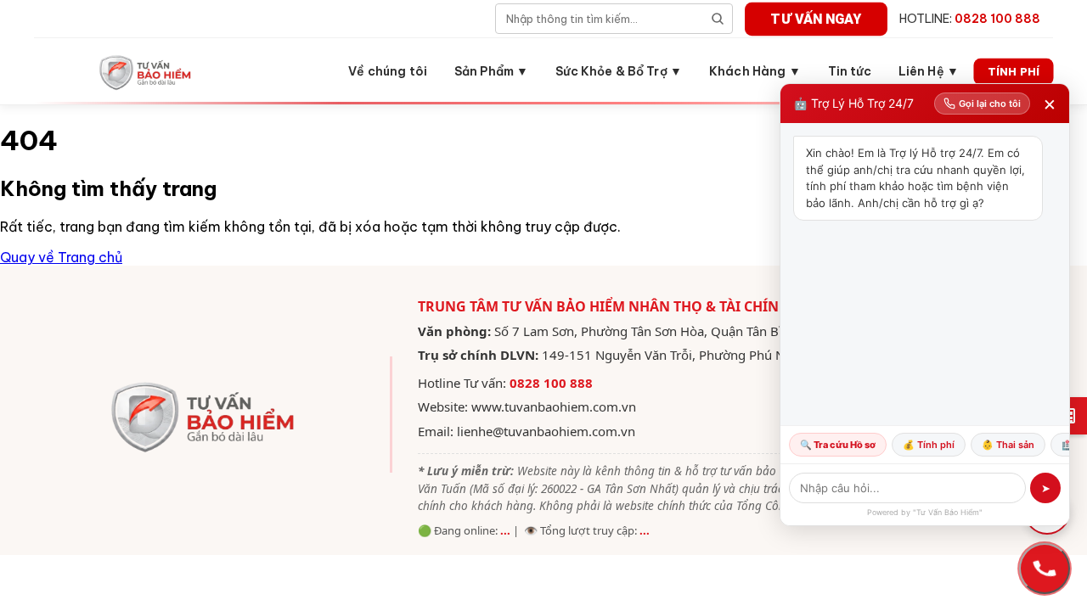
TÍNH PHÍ (1013, 70)
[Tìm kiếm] (717, 19)
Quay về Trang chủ (61, 257)
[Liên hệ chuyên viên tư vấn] (1044, 568)
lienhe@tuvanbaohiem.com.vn (546, 431)
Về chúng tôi (387, 71)
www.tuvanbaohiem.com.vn (553, 406)
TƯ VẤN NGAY (816, 18)
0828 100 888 (551, 382)
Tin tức (849, 71)
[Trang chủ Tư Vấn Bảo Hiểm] (146, 71)
